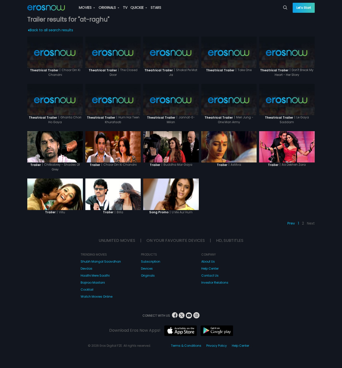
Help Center (210, 268)
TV (125, 7)
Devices (147, 268)
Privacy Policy (216, 345)
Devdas (86, 268)
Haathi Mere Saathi (95, 275)
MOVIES (86, 7)
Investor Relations (214, 282)
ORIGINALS (108, 7)
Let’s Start (303, 8)
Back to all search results (51, 30)
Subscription (150, 261)
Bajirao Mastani (93, 282)
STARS (156, 7)
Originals (148, 275)
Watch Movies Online (96, 296)
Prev (291, 223)
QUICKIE (137, 7)
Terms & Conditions (186, 345)
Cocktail (87, 289)
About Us (208, 261)
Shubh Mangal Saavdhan (101, 261)
